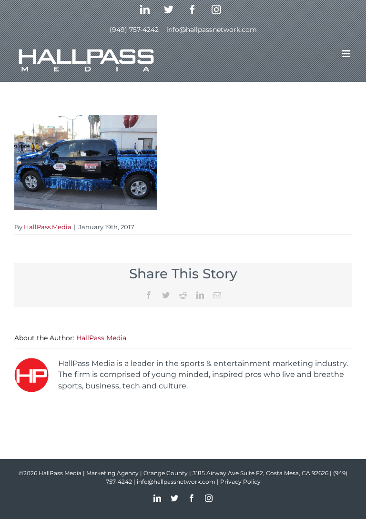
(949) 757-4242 (134, 29)
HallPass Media (47, 227)
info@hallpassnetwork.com (211, 29)
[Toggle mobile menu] (347, 54)
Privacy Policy (240, 481)
